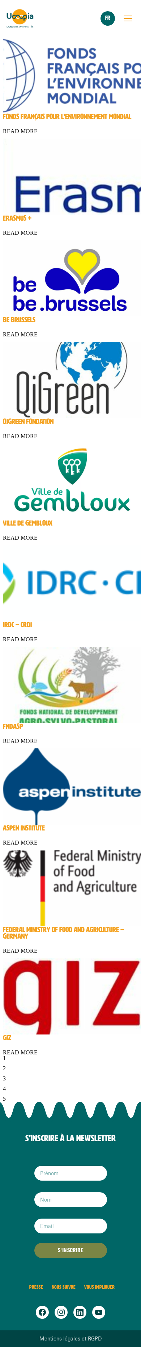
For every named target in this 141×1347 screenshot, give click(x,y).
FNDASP (13, 726)
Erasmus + (17, 218)
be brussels (19, 320)
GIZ (7, 1038)
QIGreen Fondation (28, 421)
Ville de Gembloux (27, 523)
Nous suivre (64, 1287)
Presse (36, 1287)
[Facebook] (42, 1312)
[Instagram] (61, 1312)
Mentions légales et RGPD (70, 1338)
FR (107, 18)
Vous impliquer (99, 1287)
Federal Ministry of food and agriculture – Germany (63, 933)
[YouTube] (98, 1312)
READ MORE (20, 131)
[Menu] (128, 18)
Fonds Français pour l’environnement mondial (67, 116)
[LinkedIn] (79, 1312)
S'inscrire (70, 1250)
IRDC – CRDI (17, 625)
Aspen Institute (24, 828)
